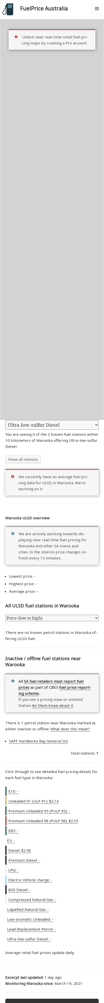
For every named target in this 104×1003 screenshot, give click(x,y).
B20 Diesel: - (19, 889)
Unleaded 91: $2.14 (33, 801)
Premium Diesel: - (24, 860)
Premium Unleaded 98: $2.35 (43, 820)
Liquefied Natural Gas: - (28, 909)
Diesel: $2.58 (19, 850)
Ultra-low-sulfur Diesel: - (29, 938)
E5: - (11, 840)
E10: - (13, 791)
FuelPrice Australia (44, 8)
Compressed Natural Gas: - (32, 899)
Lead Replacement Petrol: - (31, 929)
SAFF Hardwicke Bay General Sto (38, 740)
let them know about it (52, 705)
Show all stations (23, 459)
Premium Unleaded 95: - (39, 810)
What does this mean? (70, 728)
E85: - (13, 830)
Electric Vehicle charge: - (30, 879)
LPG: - (13, 869)
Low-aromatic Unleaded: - (30, 919)
